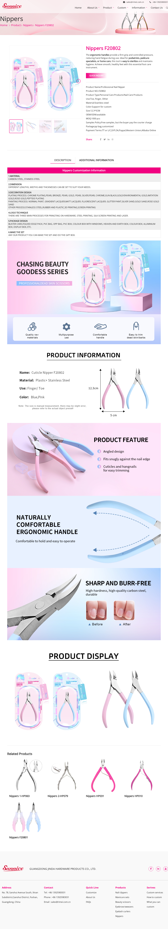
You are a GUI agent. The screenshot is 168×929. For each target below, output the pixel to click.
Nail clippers (121, 892)
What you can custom (153, 904)
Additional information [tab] (96, 160)
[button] (78, 81)
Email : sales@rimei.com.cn (57, 902)
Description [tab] (62, 160)
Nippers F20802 (44, 25)
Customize (91, 892)
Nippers (119, 916)
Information (138, 7)
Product (107, 7)
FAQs (88, 902)
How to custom (154, 897)
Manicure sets (122, 897)
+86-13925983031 (160, 2)
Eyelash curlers (122, 911)
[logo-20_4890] (12, 6)
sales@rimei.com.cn (135, 2)
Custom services (155, 892)
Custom (122, 7)
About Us (92, 7)
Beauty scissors (123, 902)
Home (78, 7)
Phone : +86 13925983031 (56, 897)
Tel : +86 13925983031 (54, 892)
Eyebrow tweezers (124, 906)
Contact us (157, 7)
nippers (28, 25)
